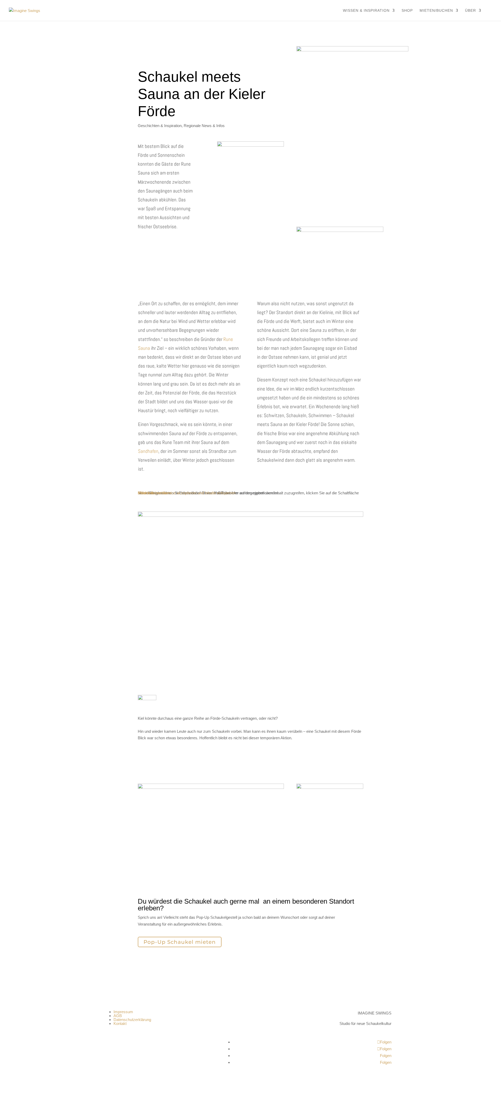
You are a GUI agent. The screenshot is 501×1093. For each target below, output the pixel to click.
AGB (118, 1015)
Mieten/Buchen (436, 11)
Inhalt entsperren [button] (152, 493)
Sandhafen (148, 451)
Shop (407, 11)
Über (470, 11)
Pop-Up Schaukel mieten (180, 942)
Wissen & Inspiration (366, 11)
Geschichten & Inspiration (160, 125)
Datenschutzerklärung (132, 1019)
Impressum (123, 1012)
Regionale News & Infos (204, 125)
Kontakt (120, 1023)
